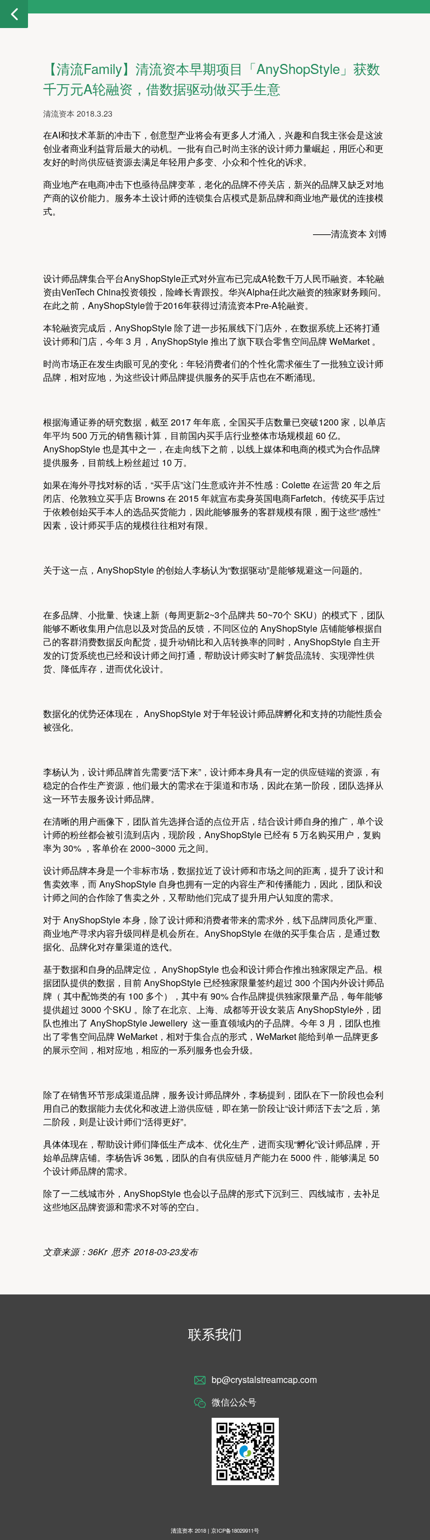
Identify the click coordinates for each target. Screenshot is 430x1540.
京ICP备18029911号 (235, 1530)
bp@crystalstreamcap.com (264, 1379)
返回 (14, 14)
